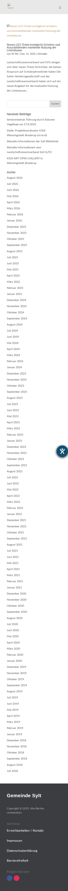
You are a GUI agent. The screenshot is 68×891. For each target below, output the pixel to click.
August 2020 (14, 618)
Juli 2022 (12, 477)
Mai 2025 (12, 269)
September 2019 (17, 685)
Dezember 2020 (16, 593)
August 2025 (14, 251)
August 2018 (14, 765)
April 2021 (13, 569)
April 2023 (13, 422)
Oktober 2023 (15, 385)
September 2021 (17, 538)
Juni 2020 (13, 630)
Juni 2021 (13, 557)
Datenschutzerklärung (22, 850)
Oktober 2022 (15, 459)
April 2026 (13, 202)
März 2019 (13, 722)
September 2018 (17, 758)
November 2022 (17, 453)
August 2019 (14, 691)
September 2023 (17, 391)
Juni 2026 (13, 190)
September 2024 (17, 318)
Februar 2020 (15, 654)
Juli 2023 (12, 404)
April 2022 (13, 495)
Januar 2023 (14, 440)
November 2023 (17, 379)
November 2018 (17, 746)
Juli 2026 (12, 184)
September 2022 (17, 465)
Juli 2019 (12, 697)
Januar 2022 (14, 514)
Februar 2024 (15, 361)
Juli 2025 (12, 257)
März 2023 (13, 428)
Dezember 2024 (16, 300)
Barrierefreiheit (17, 860)
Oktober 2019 (15, 679)
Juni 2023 (13, 410)
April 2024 (13, 349)
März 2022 (13, 502)
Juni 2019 (13, 703)
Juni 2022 (13, 483)
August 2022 (14, 471)
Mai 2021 (12, 563)
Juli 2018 (12, 771)
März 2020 (13, 648)
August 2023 (14, 398)
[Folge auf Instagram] (16, 878)
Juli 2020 (12, 624)
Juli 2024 (12, 330)
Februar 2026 (15, 214)
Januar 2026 (14, 220)
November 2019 (17, 673)
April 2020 (13, 642)
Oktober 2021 (15, 532)
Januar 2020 (14, 660)
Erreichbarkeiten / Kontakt (25, 830)
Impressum (14, 840)
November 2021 (17, 526)
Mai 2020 (12, 636)
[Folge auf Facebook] (9, 878)
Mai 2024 (12, 343)
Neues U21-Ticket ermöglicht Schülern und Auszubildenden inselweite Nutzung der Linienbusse (33, 47)
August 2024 (14, 324)
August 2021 (14, 544)
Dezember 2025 (16, 226)
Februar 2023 (15, 434)
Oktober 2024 (15, 312)
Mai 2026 (12, 196)
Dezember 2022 (16, 447)
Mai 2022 (12, 489)
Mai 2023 (12, 416)
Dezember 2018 (16, 740)
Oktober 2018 (15, 752)
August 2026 (14, 177)
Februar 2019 (15, 728)
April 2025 (13, 275)
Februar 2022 (15, 508)
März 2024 (13, 355)
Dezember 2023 (16, 373)
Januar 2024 (14, 367)
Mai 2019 (12, 709)
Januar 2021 (14, 587)
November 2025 (17, 233)
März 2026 (13, 208)
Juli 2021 (12, 550)
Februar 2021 (15, 581)
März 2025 (13, 281)
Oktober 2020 (15, 605)
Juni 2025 (13, 263)
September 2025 (17, 245)
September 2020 (17, 611)
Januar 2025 (14, 294)
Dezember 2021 (16, 520)
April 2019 (13, 716)
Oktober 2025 (15, 239)
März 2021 (13, 575)
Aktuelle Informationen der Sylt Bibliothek (32, 141)
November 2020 (17, 599)
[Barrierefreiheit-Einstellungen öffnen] (62, 451)
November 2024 (17, 306)
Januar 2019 (14, 734)
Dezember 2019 (16, 667)
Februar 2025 (15, 288)
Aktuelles (42, 54)
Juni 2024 (13, 336)
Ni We (15, 54)
